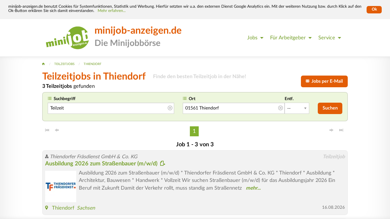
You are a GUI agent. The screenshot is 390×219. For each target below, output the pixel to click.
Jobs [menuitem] (252, 37)
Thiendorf (63, 208)
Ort (192, 99)
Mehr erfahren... (112, 11)
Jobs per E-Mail (326, 81)
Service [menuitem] (326, 37)
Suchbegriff (64, 99)
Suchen (330, 108)
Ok (374, 9)
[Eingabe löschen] (170, 108)
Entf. (289, 99)
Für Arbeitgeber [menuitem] (288, 37)
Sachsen (86, 208)
